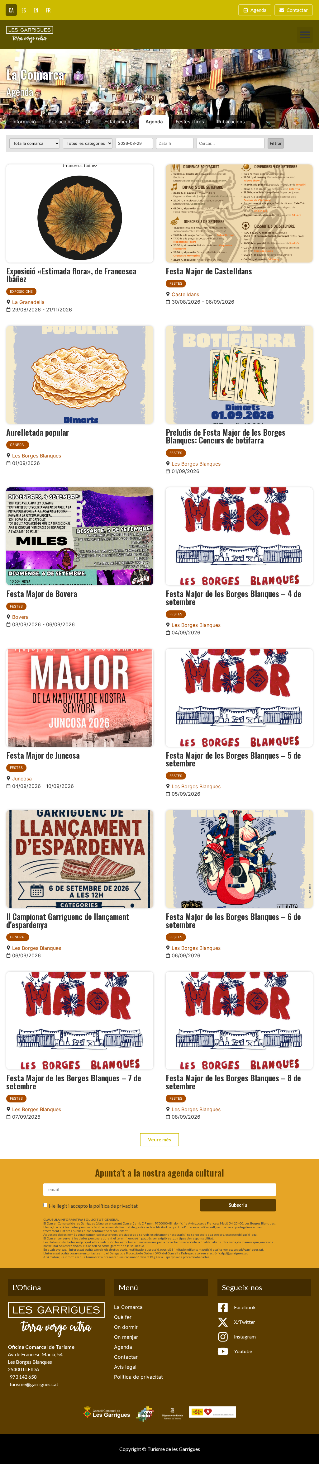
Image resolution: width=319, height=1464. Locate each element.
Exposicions (21, 291)
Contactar (126, 1357)
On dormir (126, 1327)
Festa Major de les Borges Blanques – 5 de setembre (233, 759)
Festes (175, 283)
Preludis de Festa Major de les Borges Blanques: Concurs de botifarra (225, 436)
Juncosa (22, 778)
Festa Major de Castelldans (209, 271)
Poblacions (61, 122)
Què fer (122, 1317)
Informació (24, 122)
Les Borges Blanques (36, 455)
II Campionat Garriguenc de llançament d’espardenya (67, 920)
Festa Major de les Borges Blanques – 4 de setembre (233, 597)
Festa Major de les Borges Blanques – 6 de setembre (233, 920)
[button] (305, 35)
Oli (89, 122)
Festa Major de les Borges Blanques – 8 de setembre (233, 1082)
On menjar (126, 1337)
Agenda (154, 122)
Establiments (118, 122)
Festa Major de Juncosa (43, 755)
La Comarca (128, 1307)
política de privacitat (115, 1205)
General (18, 445)
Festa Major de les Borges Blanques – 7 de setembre (73, 1082)
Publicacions (231, 122)
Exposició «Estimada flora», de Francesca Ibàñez (71, 275)
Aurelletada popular (37, 432)
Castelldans (185, 294)
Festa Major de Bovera (41, 593)
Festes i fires (190, 122)
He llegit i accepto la (93, 1205)
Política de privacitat (138, 1377)
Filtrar (276, 143)
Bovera (20, 617)
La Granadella (28, 302)
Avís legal (125, 1367)
